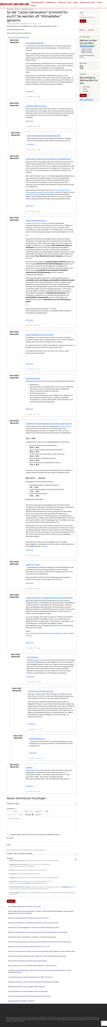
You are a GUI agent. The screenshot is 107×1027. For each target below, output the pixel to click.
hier (93, 55)
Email (9, 845)
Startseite (10, 9)
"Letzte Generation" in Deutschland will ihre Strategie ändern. (49, 597)
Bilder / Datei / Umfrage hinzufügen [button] (20, 853)
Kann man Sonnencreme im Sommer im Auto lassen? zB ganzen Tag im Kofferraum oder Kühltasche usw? (41, 951)
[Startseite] (14, 4)
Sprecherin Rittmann (33, 194)
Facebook (89, 1013)
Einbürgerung (50, 2)
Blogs (75, 2)
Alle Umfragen (86, 99)
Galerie (33, 6)
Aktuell (99, 2)
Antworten (29, 91)
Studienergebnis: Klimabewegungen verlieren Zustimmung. (49, 423)
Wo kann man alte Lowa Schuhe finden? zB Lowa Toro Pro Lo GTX (28, 946)
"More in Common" (65, 426)
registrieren (66, 887)
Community (62, 2)
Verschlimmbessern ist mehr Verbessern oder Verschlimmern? (28, 991)
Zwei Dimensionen (33, 378)
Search (82, 12)
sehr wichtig (86, 87)
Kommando (87, 46)
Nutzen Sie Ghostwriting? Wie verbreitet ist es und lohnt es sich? (28, 918)
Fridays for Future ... (33, 564)
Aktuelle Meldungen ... (37, 738)
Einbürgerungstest (37, 2)
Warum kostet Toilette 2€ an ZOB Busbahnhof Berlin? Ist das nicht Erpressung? (33, 923)
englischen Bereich (25, 883)
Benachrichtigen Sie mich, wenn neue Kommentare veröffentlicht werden (35, 834)
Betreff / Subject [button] (13, 803)
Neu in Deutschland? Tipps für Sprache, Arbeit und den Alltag (27, 961)
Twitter (97, 1013)
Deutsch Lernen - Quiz (87, 2)
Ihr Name (10, 838)
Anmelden (91, 30)
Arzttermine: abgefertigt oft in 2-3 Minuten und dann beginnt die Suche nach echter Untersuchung (39, 942)
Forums (17, 9)
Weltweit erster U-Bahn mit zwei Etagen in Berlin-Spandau (26, 987)
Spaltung (29, 767)
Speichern (11, 901)
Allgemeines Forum (27, 9)
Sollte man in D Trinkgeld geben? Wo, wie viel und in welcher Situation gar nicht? (33, 927)
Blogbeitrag (37, 660)
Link (39, 96)
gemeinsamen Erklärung (39, 223)
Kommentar (11, 809)
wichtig (85, 89)
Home (9, 1013)
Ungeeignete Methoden (35, 43)
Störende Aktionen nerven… (36, 106)
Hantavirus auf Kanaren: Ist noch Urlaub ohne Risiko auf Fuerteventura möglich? (33, 982)
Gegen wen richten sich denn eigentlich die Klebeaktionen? (48, 159)
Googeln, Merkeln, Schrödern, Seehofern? (21, 1001)
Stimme (83, 95)
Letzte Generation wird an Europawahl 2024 (43, 135)
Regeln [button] (10, 858)
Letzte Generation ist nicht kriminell (39, 334)
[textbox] (41, 824)
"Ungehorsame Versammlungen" (41, 691)
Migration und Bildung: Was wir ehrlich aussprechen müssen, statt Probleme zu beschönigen (37, 932)
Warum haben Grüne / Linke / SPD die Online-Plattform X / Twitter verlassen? (32, 966)
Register (82, 30)
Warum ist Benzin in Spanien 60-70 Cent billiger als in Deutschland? (29, 996)
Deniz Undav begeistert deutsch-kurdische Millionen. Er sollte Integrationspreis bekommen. (37, 956)
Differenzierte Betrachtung (36, 220)
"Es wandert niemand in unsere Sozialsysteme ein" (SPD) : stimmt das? (30, 977)
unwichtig (85, 91)
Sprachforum (39, 883)
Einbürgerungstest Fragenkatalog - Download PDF (68, 1013)
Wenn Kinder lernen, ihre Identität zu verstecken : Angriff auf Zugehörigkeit (32, 937)
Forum (69, 2)
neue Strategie (32, 657)
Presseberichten (34, 770)
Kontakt (16, 1013)
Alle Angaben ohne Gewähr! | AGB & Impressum (35, 1013)
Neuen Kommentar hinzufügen (18, 37)
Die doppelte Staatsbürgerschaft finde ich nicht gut (24, 906)
